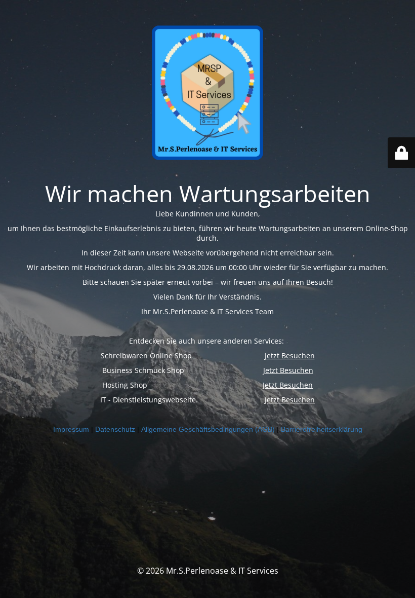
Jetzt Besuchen (290, 355)
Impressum (71, 429)
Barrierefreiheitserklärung (321, 429)
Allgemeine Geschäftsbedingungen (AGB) (208, 429)
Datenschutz (115, 429)
